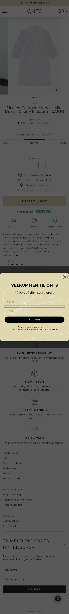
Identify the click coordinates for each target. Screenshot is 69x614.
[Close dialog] (65, 277)
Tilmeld (34, 319)
